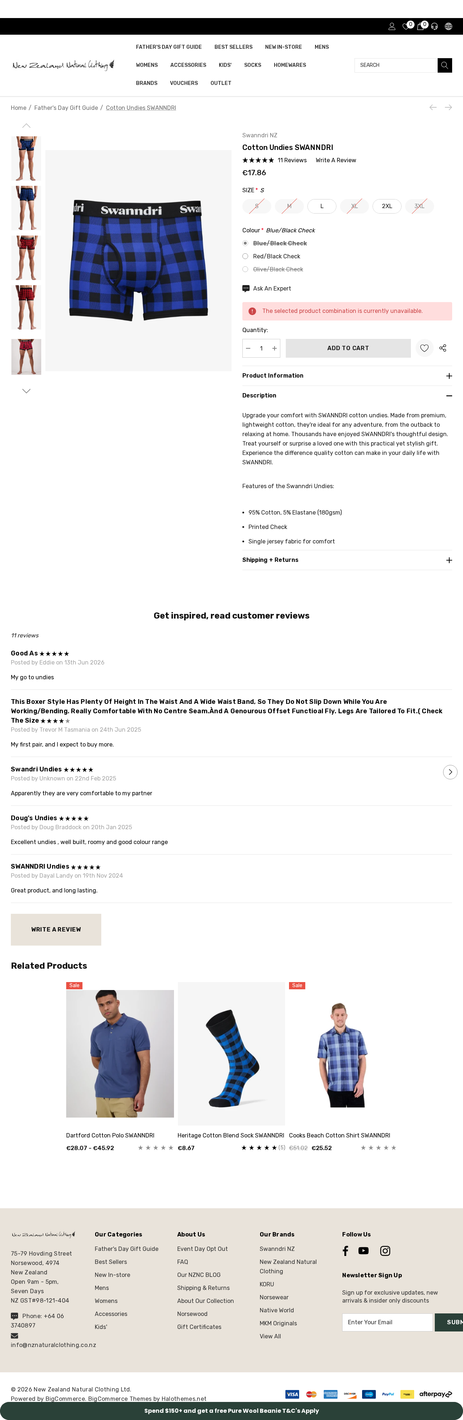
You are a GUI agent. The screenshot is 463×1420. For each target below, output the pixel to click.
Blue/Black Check (280, 243)
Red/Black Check (276, 256)
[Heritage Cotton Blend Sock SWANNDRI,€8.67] (231, 1053)
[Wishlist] (425, 348)
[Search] (445, 65)
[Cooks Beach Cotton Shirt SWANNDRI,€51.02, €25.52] (343, 1053)
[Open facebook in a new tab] (343, 1251)
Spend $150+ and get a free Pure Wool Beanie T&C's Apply (231, 1411)
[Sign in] (392, 26)
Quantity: (255, 330)
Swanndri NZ (259, 135)
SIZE (253, 190)
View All (270, 1336)
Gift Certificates (199, 1327)
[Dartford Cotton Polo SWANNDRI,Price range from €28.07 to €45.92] (120, 1053)
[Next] (446, 107)
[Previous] (434, 107)
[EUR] (448, 27)
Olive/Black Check (278, 269)
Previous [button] (12, 772)
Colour (278, 230)
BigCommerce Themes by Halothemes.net (147, 1398)
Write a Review (56, 929)
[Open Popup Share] (443, 348)
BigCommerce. (67, 1398)
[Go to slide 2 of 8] (26, 391)
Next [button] (450, 772)
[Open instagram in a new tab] (384, 1251)
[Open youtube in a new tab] (363, 1251)
